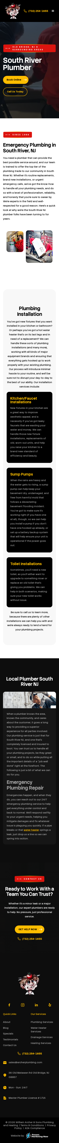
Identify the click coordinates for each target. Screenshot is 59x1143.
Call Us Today (15, 91)
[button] (53, 11)
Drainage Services (42, 1037)
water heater (31, 830)
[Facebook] (9, 1005)
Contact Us (9, 1045)
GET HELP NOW (27, 929)
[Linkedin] (36, 1005)
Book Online (14, 79)
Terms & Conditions (32, 1125)
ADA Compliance (35, 1128)
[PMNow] (37, 1135)
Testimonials (10, 1039)
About (6, 1022)
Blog (5, 1027)
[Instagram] (23, 1005)
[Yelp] (50, 1005)
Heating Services (41, 1043)
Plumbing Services (42, 1022)
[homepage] (12, 11)
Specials (8, 1033)
